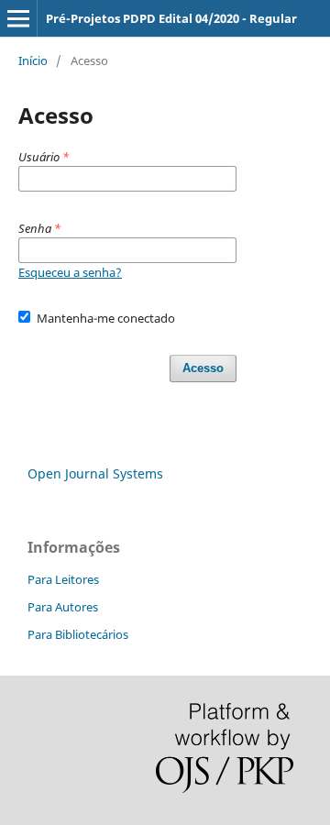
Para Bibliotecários (78, 634)
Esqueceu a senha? (70, 272)
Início (33, 60)
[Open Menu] (18, 18)
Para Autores (63, 607)
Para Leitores (63, 579)
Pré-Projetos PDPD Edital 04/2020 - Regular (171, 18)
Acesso (203, 368)
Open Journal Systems (95, 473)
